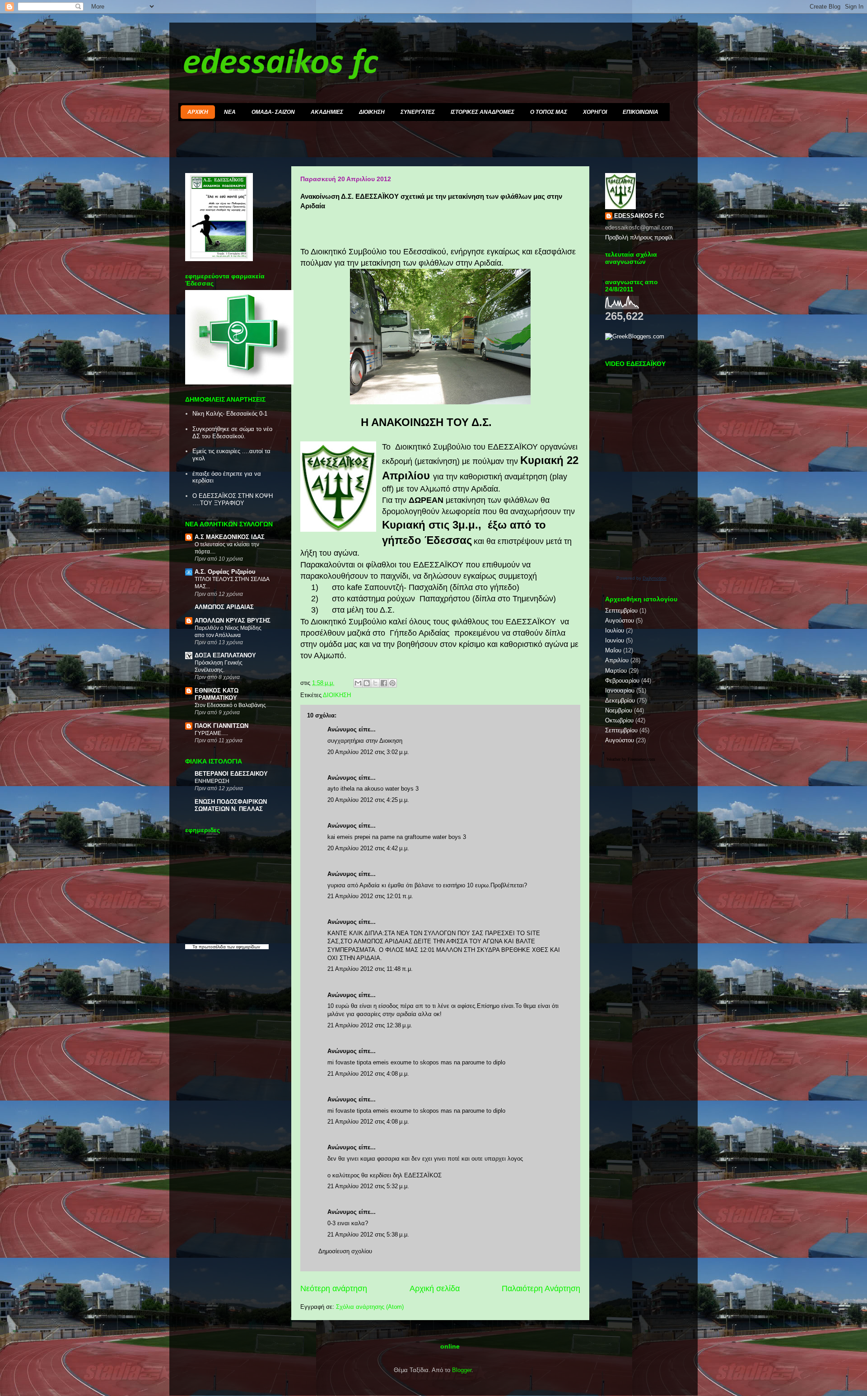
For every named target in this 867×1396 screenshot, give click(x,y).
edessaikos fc (280, 64)
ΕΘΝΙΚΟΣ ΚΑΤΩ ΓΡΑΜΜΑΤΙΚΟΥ (216, 694)
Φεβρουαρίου (622, 680)
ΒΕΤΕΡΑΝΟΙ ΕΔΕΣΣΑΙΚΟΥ (231, 773)
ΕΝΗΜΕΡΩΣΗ (212, 781)
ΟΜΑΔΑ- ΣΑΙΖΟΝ (273, 112)
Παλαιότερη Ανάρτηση (541, 1288)
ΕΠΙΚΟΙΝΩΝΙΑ (640, 112)
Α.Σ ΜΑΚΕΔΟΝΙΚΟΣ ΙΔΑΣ (230, 537)
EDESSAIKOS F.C (639, 215)
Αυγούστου (619, 620)
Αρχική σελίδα (435, 1288)
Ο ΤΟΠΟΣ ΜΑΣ (548, 112)
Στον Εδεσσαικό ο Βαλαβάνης (230, 705)
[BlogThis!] (366, 683)
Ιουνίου (614, 640)
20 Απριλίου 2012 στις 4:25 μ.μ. (368, 799)
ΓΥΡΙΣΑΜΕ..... (211, 733)
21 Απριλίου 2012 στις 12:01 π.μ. (370, 896)
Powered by (641, 578)
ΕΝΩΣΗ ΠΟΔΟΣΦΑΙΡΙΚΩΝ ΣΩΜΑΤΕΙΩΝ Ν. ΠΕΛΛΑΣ (231, 805)
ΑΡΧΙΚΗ (197, 112)
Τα (195, 946)
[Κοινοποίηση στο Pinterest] (392, 683)
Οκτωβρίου (619, 720)
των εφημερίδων (243, 946)
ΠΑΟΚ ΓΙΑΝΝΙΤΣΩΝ (221, 725)
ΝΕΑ (230, 112)
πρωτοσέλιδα (212, 946)
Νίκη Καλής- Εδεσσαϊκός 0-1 (229, 413)
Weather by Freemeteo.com (630, 759)
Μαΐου (613, 650)
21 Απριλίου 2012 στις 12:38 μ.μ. (369, 1025)
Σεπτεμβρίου (621, 610)
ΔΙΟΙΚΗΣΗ (372, 112)
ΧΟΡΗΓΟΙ (595, 112)
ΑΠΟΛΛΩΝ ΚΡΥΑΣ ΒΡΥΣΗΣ (232, 620)
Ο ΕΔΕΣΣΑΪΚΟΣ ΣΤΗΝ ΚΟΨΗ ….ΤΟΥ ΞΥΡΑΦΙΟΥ (232, 499)
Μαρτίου (616, 670)
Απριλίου (617, 660)
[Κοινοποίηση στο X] (375, 683)
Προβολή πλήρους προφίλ (639, 237)
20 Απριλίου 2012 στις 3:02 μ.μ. (368, 752)
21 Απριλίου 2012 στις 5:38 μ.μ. (368, 1234)
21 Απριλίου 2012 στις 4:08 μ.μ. (368, 1073)
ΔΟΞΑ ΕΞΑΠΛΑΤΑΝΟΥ (225, 655)
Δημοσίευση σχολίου (345, 1251)
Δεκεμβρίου (620, 700)
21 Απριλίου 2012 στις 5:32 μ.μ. (368, 1186)
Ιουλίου (614, 630)
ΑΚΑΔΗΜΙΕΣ (327, 112)
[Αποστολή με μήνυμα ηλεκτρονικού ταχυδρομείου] (358, 683)
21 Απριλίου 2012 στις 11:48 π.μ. (370, 968)
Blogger (461, 1370)
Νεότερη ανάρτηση (333, 1288)
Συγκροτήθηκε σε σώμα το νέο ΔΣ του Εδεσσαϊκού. (232, 433)
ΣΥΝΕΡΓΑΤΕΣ (418, 112)
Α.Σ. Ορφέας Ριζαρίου (225, 571)
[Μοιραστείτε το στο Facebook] (383, 683)
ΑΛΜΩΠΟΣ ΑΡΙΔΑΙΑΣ (224, 607)
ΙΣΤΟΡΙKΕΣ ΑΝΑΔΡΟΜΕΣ (482, 112)
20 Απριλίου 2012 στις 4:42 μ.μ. (368, 848)
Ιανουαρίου (619, 690)
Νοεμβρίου (618, 710)
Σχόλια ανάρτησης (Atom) (370, 1306)
